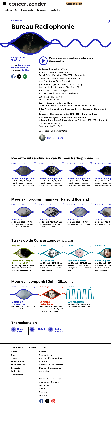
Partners (43, 361)
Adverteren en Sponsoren (51, 365)
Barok (18, 246)
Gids (16, 10)
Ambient (23, 163)
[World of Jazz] (74, 3)
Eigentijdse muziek (25, 65)
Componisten (45, 355)
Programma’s (17, 361)
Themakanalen (27, 10)
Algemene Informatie (49, 382)
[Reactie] (25, 76)
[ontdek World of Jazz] (74, 3)
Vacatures (43, 395)
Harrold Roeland (55, 138)
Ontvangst (44, 385)
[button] (43, 60)
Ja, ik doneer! (32, 347)
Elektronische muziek (19, 67)
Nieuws (14, 358)
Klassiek (42, 246)
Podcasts (15, 371)
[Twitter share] (19, 76)
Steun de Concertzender (50, 368)
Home (14, 352)
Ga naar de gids (67, 241)
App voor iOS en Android (50, 358)
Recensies (44, 371)
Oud (13, 246)
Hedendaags (44, 287)
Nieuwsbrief (17, 374)
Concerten (41, 10)
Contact (43, 389)
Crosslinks (16, 20)
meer (97, 159)
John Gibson (25, 70)
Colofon (43, 392)
